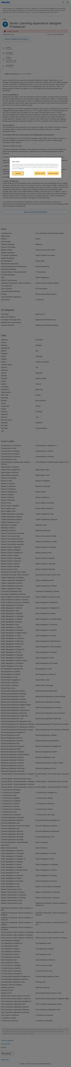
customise (18, 173)
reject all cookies (40, 173)
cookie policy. (21, 168)
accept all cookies (53, 173)
